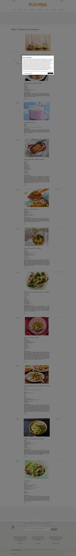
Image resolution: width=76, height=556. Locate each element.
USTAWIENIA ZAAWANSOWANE (28, 73)
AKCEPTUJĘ (50, 73)
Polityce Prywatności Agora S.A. (44, 69)
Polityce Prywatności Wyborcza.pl (35, 69)
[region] (38, 65)
